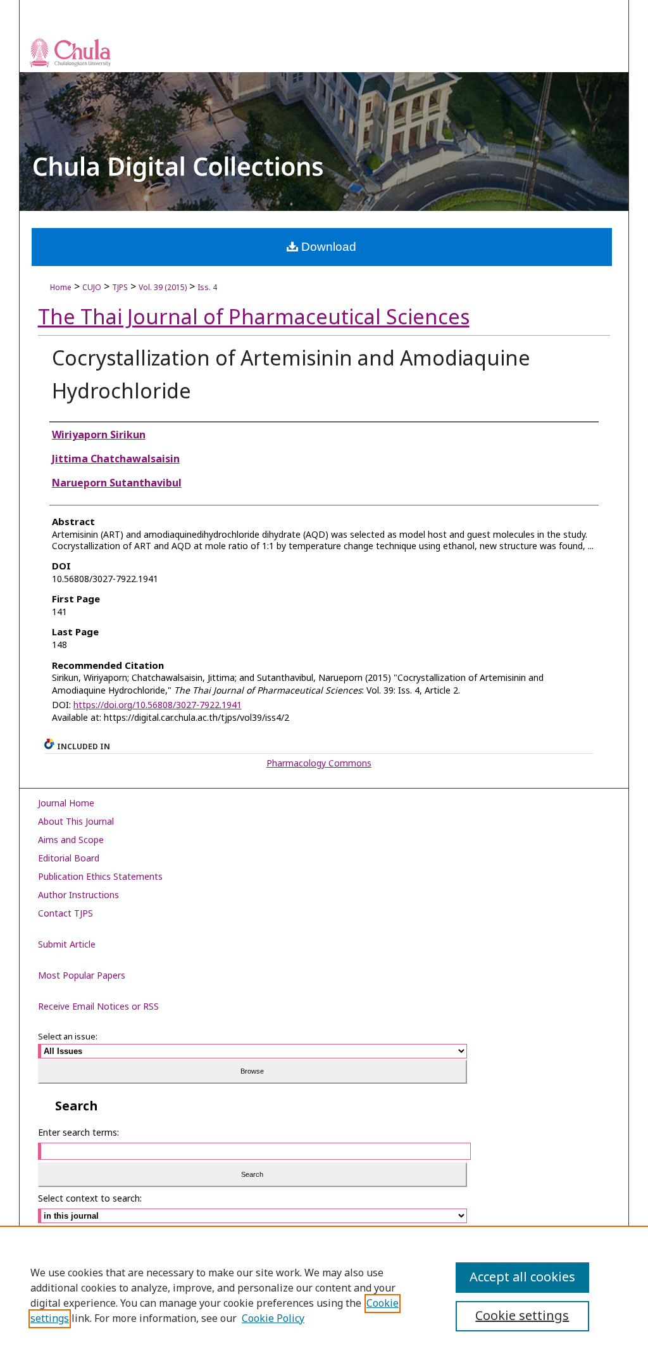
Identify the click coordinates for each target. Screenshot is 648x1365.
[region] (324, 1295)
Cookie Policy (273, 1318)
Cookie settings (522, 1316)
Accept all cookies (522, 1277)
